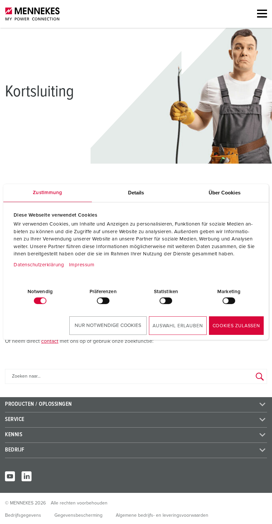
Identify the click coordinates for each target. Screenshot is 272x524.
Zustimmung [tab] (47, 192)
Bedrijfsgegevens (23, 515)
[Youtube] (10, 476)
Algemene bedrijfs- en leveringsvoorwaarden (162, 515)
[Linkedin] (27, 476)
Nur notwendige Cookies (108, 325)
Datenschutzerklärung (39, 264)
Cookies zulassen (236, 326)
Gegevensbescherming (78, 515)
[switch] (103, 300)
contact (49, 341)
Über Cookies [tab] (224, 192)
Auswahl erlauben (178, 326)
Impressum (82, 264)
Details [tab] (136, 192)
